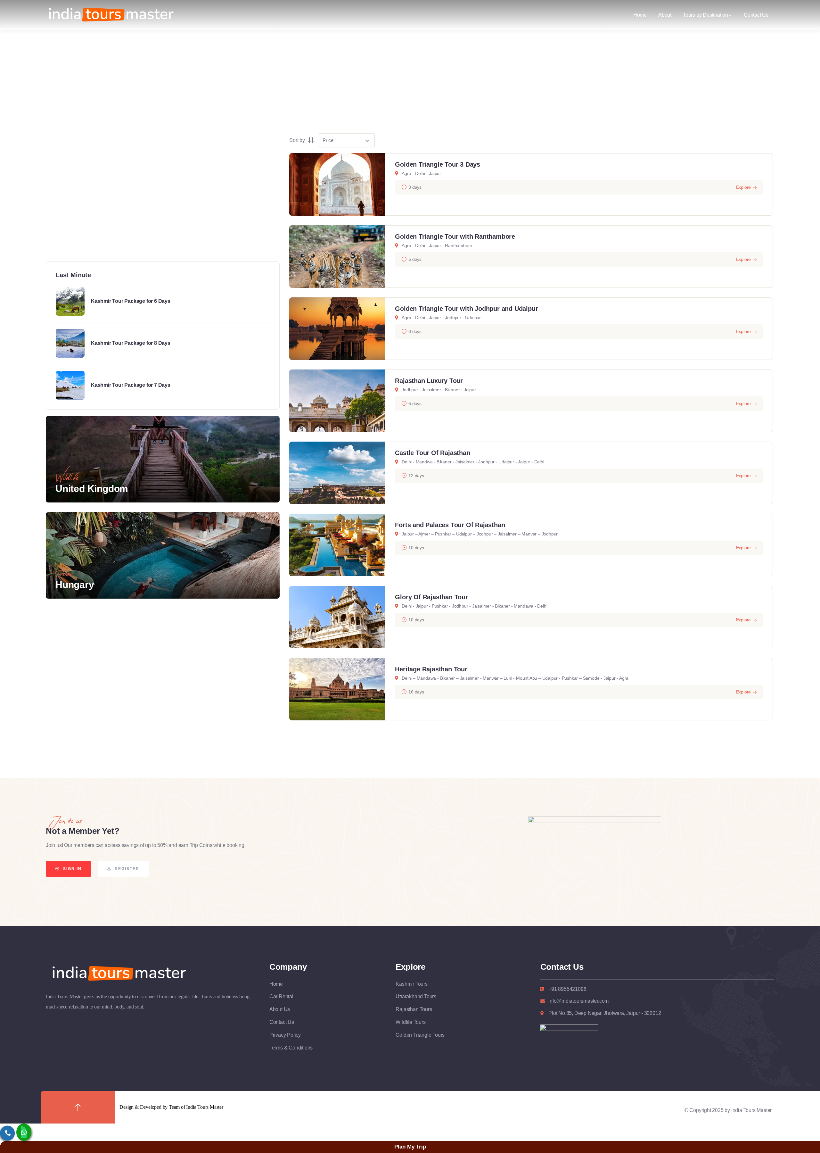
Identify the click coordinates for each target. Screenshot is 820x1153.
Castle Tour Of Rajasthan (432, 452)
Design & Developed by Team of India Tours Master (171, 1107)
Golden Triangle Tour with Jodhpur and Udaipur (466, 308)
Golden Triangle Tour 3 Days (437, 164)
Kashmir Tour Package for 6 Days (130, 301)
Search (167, 230)
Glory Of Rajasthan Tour (431, 597)
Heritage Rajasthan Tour (431, 669)
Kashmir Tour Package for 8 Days (130, 343)
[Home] (110, 15)
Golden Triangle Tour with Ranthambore (455, 236)
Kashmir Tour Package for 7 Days (130, 385)
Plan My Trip (410, 1147)
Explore (743, 187)
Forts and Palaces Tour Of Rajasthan (450, 524)
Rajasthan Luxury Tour (429, 380)
